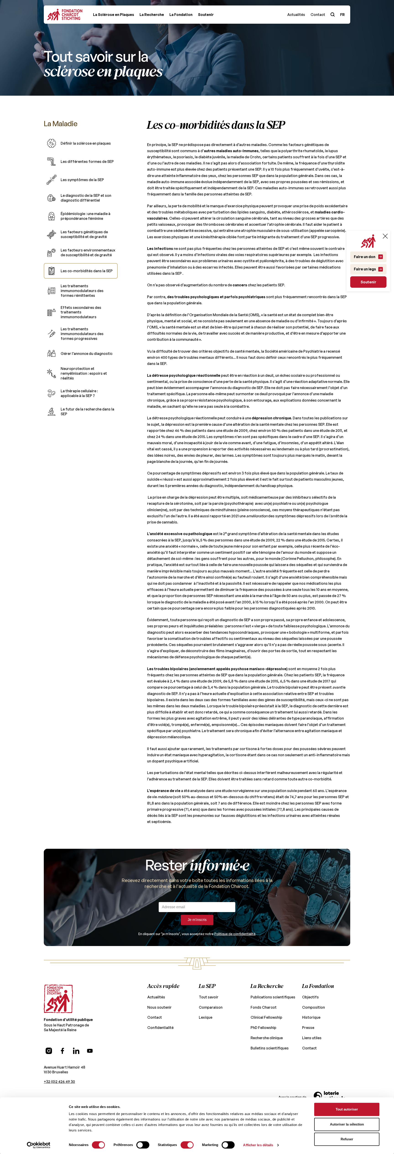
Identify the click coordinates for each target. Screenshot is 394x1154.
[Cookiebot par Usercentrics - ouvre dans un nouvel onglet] (39, 1145)
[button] (113, 14)
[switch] (142, 1145)
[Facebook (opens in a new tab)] (62, 1051)
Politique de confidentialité (235, 934)
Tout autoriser (347, 1109)
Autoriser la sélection (347, 1124)
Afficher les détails (258, 1145)
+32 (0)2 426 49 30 (59, 1081)
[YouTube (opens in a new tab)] (90, 1051)
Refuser (347, 1139)
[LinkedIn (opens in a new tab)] (76, 1051)
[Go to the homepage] (58, 999)
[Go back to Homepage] (65, 14)
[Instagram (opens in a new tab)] (49, 1051)
